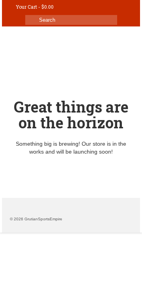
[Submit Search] (31, 20)
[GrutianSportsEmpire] (71, 44)
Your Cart (35, 7)
